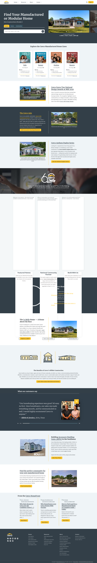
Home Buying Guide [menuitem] (48, 536)
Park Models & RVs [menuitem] (32, 544)
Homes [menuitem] (30, 534)
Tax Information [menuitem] (63, 553)
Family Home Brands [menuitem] (64, 546)
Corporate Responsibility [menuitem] (65, 543)
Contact (38, 2)
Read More (24, 520)
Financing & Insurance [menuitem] (49, 539)
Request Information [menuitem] (79, 536)
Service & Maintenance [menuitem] (80, 538)
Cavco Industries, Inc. (61, 561)
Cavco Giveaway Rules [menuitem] (64, 554)
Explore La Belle (25, 338)
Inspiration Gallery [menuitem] (48, 541)
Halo (25, 65)
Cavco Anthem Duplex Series (62, 143)
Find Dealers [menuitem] (31, 536)
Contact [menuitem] (77, 534)
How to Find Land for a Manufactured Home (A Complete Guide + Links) (69, 506)
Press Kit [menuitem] (46, 544)
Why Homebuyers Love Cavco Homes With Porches (48, 505)
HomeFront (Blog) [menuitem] (48, 543)
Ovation (56, 65)
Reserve (72, 65)
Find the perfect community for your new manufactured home (32, 472)
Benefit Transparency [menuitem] (64, 551)
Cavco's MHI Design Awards (66, 101)
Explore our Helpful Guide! (69, 501)
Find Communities (26, 486)
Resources (23, 2)
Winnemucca (54, 295)
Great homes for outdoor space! (48, 501)
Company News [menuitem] (63, 544)
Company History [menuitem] (63, 548)
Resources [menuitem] (46, 534)
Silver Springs (70, 293)
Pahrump (61, 293)
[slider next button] (20, 423)
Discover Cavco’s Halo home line (27, 501)
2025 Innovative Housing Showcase (30, 130)
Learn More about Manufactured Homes (48, 381)
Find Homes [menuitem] (31, 538)
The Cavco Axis (26, 113)
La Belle (26, 320)
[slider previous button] (18, 423)
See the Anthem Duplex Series (60, 161)
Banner (40, 65)
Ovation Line (59, 75)
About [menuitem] (61, 534)
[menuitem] (15, 2)
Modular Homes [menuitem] (31, 543)
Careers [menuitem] (61, 549)
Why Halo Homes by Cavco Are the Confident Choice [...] (27, 505)
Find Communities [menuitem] (32, 539)
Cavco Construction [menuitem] (64, 536)
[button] (95, 21)
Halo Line (27, 75)
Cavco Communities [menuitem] (64, 539)
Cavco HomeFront (33, 496)
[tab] (6, 26)
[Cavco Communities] (48, 233)
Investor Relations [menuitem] (64, 541)
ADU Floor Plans (56, 458)
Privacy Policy (75, 561)
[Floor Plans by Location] (24, 233)
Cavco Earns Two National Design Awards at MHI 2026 (62, 88)
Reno (65, 293)
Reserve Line (75, 75)
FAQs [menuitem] (45, 538)
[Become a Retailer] (73, 233)
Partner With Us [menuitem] (78, 539)
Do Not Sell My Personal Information (86, 561)
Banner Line (43, 75)
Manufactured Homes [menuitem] (33, 541)
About (31, 2)
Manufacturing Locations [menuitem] (65, 538)
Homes (15, 2)
